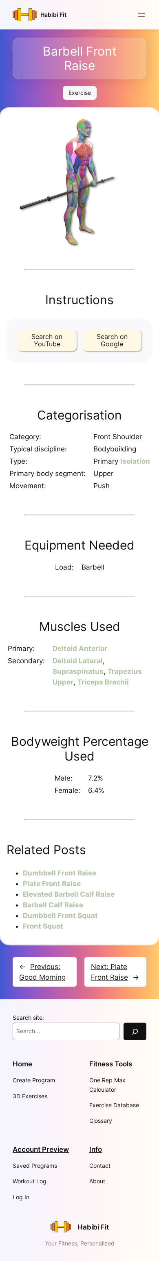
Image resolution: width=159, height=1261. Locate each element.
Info (95, 1149)
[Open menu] (141, 15)
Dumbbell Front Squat (60, 915)
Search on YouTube (46, 340)
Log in (21, 1197)
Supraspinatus (78, 671)
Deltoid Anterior (80, 648)
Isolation (135, 461)
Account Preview (41, 1149)
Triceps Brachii (103, 682)
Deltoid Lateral (78, 661)
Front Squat (43, 926)
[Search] (135, 1031)
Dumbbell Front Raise (59, 873)
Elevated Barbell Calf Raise (69, 894)
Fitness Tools (110, 1064)
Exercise (79, 92)
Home (22, 1064)
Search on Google (112, 340)
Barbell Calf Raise (53, 905)
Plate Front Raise (52, 884)
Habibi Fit (53, 14)
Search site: (28, 1017)
